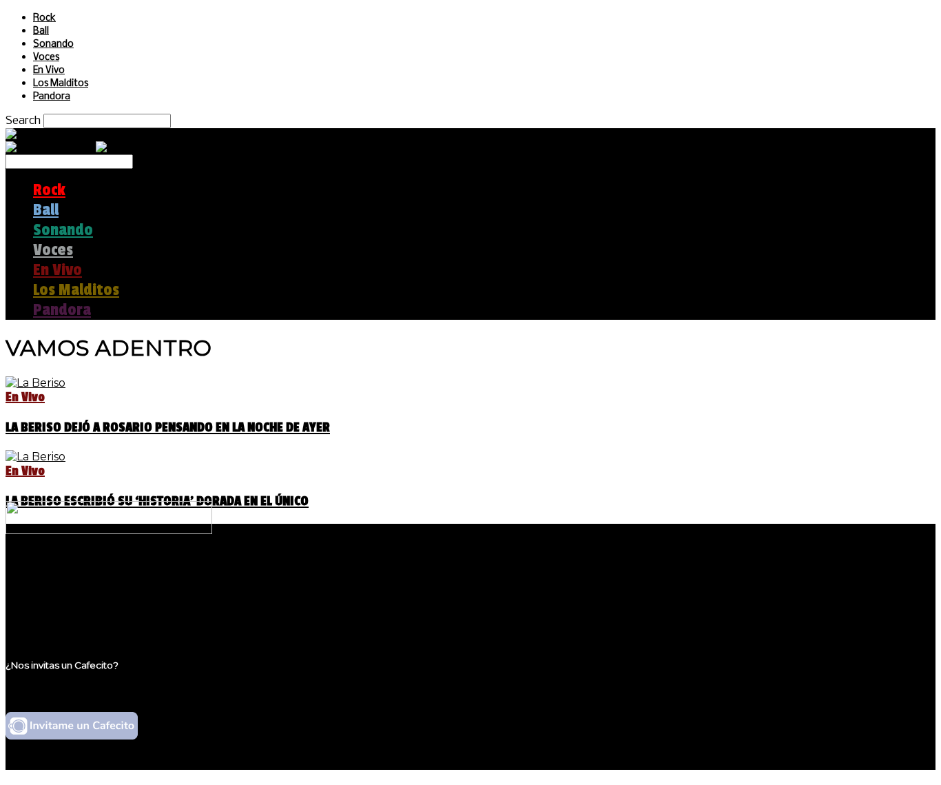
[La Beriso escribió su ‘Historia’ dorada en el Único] (35, 456)
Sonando (53, 44)
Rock (44, 18)
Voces (46, 57)
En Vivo (49, 70)
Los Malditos (60, 84)
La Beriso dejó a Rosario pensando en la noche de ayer (168, 427)
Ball (41, 31)
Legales (54, 587)
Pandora (51, 97)
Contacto (58, 613)
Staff (46, 600)
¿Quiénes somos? (80, 574)
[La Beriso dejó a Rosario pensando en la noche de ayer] (35, 382)
